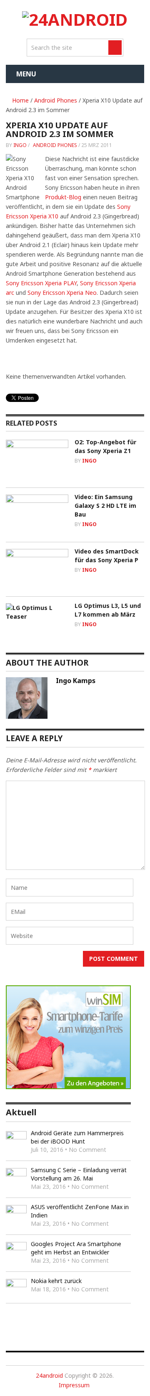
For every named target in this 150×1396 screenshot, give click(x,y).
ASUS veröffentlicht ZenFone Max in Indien (80, 1211)
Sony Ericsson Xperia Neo (62, 292)
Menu (26, 73)
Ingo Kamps (75, 680)
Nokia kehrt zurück (56, 1281)
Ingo (20, 145)
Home (19, 100)
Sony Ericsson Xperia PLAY (41, 283)
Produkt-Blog (63, 197)
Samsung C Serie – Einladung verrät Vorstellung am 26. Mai (79, 1174)
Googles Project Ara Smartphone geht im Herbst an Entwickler (76, 1248)
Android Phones (55, 100)
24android (49, 1375)
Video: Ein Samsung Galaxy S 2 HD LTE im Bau (105, 505)
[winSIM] (68, 1087)
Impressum (74, 1385)
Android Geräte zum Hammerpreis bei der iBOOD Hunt (77, 1137)
